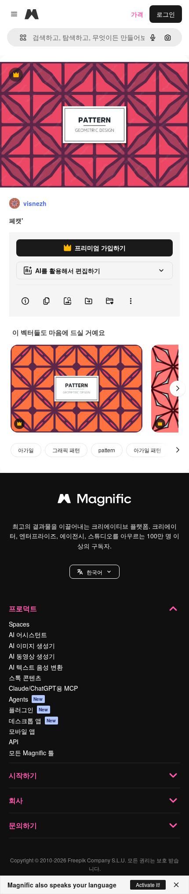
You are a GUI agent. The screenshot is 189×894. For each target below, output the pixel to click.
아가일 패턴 (147, 450)
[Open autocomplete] (19, 37)
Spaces (19, 624)
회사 (16, 800)
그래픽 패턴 (66, 450)
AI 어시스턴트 (28, 634)
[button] (94, 572)
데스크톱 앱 (32, 720)
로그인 (165, 14)
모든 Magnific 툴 (31, 752)
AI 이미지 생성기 (32, 645)
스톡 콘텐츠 (25, 677)
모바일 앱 (22, 731)
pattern (106, 450)
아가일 (26, 450)
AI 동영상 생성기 (32, 656)
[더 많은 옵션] (130, 301)
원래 (50, 75)
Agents (26, 699)
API (13, 741)
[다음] (177, 389)
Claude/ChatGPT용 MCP (43, 688)
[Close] (176, 885)
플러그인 (28, 709)
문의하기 (23, 825)
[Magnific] (94, 500)
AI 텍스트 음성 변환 (36, 667)
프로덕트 (23, 608)
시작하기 (23, 775)
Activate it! (148, 884)
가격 (137, 14)
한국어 (94, 572)
